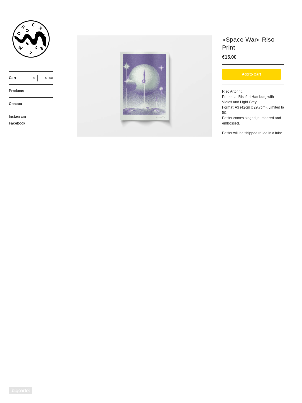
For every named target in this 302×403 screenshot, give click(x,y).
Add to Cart (251, 74)
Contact (15, 104)
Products (16, 91)
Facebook (17, 123)
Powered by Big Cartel (20, 390)
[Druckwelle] (31, 39)
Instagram (17, 116)
